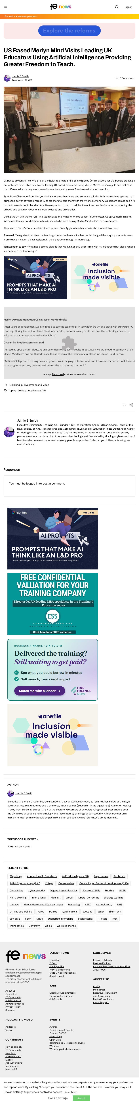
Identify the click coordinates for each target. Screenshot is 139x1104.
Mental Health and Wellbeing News (43, 904)
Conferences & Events (61, 1030)
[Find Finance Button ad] (52, 669)
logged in (32, 483)
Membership (12, 1066)
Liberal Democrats (88, 897)
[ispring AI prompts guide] (35, 297)
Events (9, 1059)
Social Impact (56, 976)
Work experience (66, 925)
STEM (39, 918)
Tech (114, 918)
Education (54, 960)
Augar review (101, 876)
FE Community (13, 997)
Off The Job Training (21, 911)
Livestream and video (36, 384)
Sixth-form (115, 911)
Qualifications (69, 911)
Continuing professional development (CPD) (104, 883)
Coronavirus (16, 890)
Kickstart (55, 897)
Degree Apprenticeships (63, 890)
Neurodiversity (104, 904)
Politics (53, 911)
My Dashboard (13, 1056)
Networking (55, 1036)
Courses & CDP (57, 1033)
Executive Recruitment (61, 996)
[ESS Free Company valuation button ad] (52, 603)
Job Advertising (101, 996)
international (39, 897)
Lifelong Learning (113, 897)
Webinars (54, 1046)
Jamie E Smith (20, 76)
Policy (40, 911)
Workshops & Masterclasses (65, 1049)
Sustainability (85, 918)
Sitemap (9, 1010)
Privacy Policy (12, 1006)
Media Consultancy (103, 999)
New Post (10, 1053)
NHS (119, 904)
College (49, 883)
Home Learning (18, 897)
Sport (28, 918)
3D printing (16, 876)
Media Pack (99, 989)
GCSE (122, 890)
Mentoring (74, 904)
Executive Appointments (62, 992)
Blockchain (119, 876)
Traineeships (17, 925)
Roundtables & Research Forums (67, 1042)
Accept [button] (81, 1098)
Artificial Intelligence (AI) (32, 390)
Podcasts (10, 1026)
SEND (101, 911)
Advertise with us (14, 1003)
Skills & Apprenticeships (62, 972)
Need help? (11, 1069)
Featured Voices (102, 963)
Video (8, 1030)
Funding (109, 890)
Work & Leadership (59, 969)
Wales (48, 925)
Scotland (87, 911)
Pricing (96, 986)
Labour (69, 897)
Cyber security (36, 890)
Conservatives (66, 883)
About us (10, 990)
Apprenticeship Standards (42, 876)
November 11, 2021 (22, 80)
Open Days (55, 1039)
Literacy (14, 904)
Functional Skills (91, 890)
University (34, 925)
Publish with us (13, 1000)
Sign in (128, 7)
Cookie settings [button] (58, 1098)
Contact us (11, 994)
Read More (71, 1092)
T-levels (102, 918)
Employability (56, 966)
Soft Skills (15, 918)
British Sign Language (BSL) (25, 883)
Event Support (101, 1002)
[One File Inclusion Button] (102, 297)
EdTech (53, 963)
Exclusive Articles (102, 960)
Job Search (55, 999)
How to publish (13, 1046)
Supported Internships (60, 918)
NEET (88, 904)
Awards (53, 1026)
